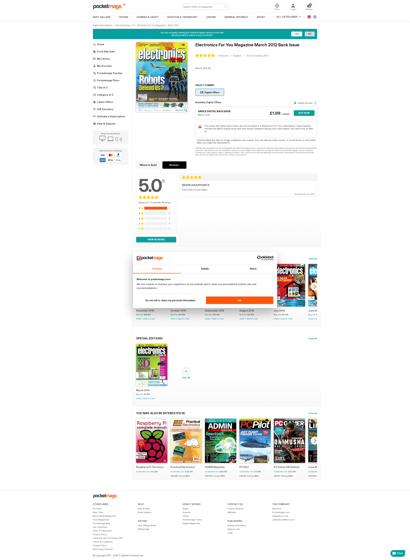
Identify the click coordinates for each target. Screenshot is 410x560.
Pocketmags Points (192, 519)
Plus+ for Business (102, 530)
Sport (261, 17)
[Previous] (139, 441)
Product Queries (235, 508)
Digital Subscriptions (102, 25)
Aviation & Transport (182, 17)
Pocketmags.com (280, 512)
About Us (276, 508)
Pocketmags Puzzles (110, 73)
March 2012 (173, 25)
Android (186, 512)
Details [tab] (205, 268)
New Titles (98, 512)
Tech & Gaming (122, 25)
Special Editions (149, 338)
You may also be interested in (160, 413)
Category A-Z (105, 94)
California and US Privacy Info (108, 538)
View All (313, 258)
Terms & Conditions (103, 541)
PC (133, 25)
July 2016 (279, 310)
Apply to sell (233, 529)
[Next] (315, 287)
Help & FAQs (144, 508)
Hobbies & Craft (148, 17)
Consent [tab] (157, 268)
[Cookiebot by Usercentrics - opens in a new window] (260, 258)
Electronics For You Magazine (151, 25)
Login (230, 532)
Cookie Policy (100, 545)
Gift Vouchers (105, 109)
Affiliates (231, 512)
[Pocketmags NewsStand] (109, 6)
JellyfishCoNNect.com (283, 519)
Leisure (211, 17)
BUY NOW (304, 113)
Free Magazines (101, 519)
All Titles (97, 508)
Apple (185, 508)
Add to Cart (149, 318)
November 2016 (145, 310)
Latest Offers (105, 102)
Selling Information (236, 525)
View (138, 318)
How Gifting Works (147, 525)
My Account (104, 65)
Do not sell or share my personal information (170, 300)
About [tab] (253, 268)
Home (100, 44)
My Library (103, 58)
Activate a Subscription (111, 116)
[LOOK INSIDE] (161, 111)
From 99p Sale (106, 51)
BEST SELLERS (102, 17)
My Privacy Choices (103, 549)
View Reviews (156, 239)
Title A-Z (102, 87)
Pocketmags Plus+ (108, 80)
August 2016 (246, 310)
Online (186, 516)
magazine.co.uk (280, 516)
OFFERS (123, 17)
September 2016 (214, 310)
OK (239, 300)
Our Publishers (100, 527)
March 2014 (143, 390)
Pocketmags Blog (101, 523)
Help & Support (106, 123)
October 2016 (178, 310)
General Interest (236, 17)
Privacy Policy (100, 534)
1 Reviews (223, 55)
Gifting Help (143, 529)
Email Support (144, 512)
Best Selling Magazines (104, 516)
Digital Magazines (191, 523)
